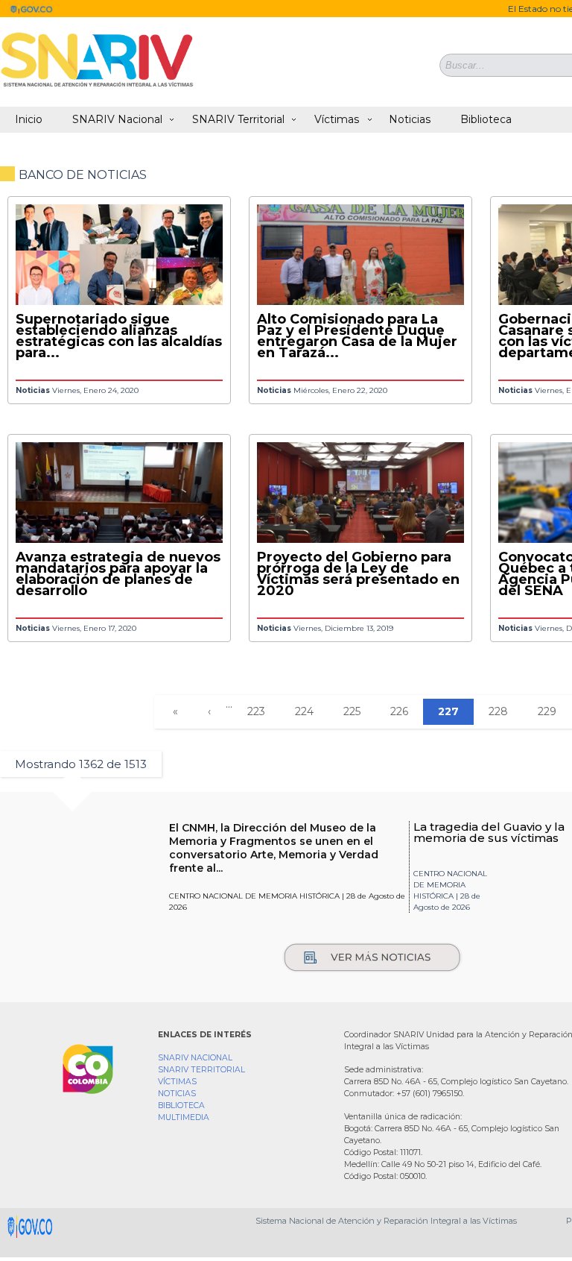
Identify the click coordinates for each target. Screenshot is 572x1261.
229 (547, 711)
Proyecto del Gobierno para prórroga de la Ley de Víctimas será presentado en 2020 (358, 574)
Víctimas (336, 119)
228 (498, 711)
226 (399, 711)
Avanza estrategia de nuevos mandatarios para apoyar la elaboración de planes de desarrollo (118, 574)
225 (351, 711)
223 (256, 711)
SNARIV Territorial (238, 119)
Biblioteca (486, 119)
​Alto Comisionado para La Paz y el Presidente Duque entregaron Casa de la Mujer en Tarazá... (357, 336)
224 (304, 711)
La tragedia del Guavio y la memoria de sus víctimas (489, 832)
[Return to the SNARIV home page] (97, 87)
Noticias (409, 119)
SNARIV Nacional (117, 119)
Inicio (28, 119)
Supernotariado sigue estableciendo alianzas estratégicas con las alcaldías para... (119, 336)
